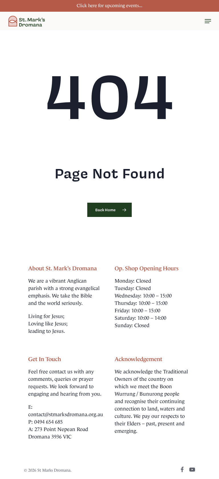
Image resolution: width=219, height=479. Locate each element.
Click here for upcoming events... (109, 5)
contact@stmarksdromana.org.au (65, 414)
